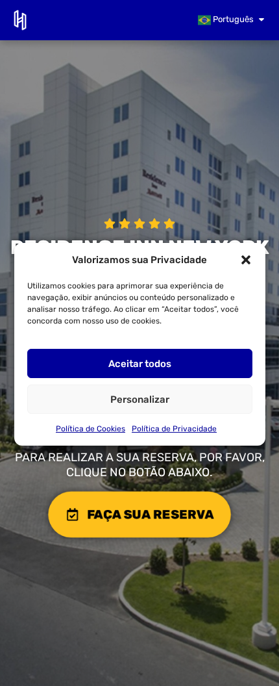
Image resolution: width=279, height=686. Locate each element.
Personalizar (139, 399)
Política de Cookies (90, 428)
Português (232, 19)
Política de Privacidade (174, 428)
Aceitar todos (139, 364)
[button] (245, 259)
